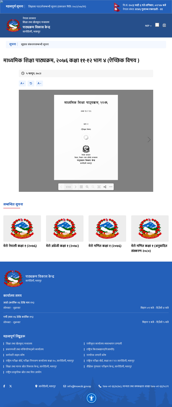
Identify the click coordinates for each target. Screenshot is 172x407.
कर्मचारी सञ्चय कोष (15, 355)
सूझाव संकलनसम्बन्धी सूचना (35, 44)
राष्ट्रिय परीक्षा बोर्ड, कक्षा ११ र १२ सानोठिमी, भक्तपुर (111, 361)
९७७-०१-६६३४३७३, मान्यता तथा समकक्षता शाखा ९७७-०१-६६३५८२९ (136, 386)
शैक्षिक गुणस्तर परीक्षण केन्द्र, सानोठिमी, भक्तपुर (109, 366)
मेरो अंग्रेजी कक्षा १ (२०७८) (62, 246)
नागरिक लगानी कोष (96, 355)
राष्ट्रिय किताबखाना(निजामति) (100, 349)
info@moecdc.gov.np (79, 386)
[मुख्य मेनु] (164, 25)
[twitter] (10, 386)
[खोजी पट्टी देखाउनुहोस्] (157, 25)
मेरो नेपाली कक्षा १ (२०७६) (20, 246)
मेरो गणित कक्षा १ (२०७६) (105, 246)
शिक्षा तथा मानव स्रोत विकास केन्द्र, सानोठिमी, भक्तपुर (31, 366)
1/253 (68, 186)
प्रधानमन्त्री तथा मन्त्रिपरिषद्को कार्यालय (25, 349)
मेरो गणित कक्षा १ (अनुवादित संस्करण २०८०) (149, 248)
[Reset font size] (31, 83)
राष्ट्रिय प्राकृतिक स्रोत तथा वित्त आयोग (23, 372)
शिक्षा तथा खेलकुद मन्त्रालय (19, 343)
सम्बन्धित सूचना (13, 204)
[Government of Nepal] (13, 25)
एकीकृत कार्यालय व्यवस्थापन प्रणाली (104, 343)
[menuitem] (86, 308)
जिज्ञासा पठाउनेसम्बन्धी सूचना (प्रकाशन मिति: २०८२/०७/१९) (57, 6)
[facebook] (4, 386)
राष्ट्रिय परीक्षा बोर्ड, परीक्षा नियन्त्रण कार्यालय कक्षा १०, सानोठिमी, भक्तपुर (40, 361)
